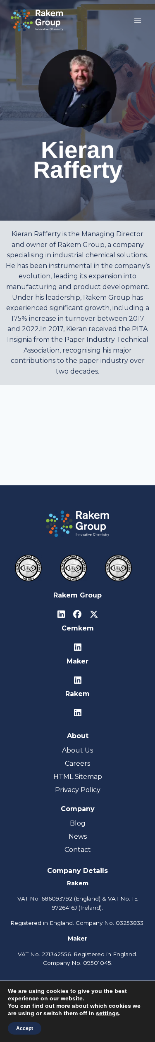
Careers (77, 763)
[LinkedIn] (61, 614)
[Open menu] (137, 20)
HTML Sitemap (77, 777)
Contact (77, 850)
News (78, 836)
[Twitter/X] (94, 614)
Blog (78, 823)
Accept (24, 1028)
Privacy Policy (77, 790)
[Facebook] (77, 614)
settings (107, 1013)
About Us (77, 750)
